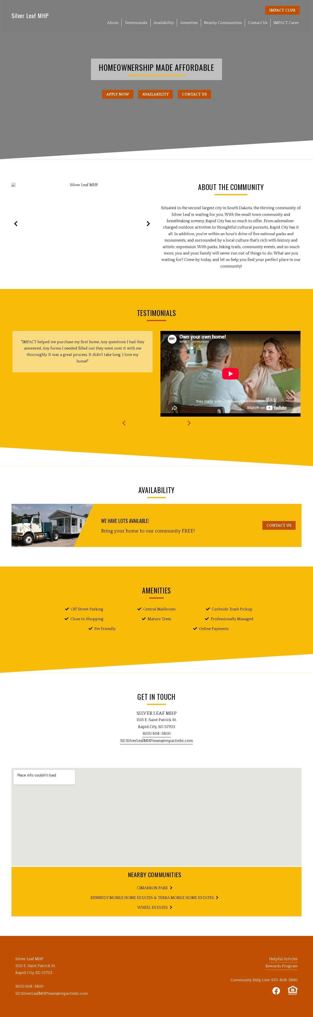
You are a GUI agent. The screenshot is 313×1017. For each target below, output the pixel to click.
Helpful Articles (283, 959)
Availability (164, 23)
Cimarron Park (152, 888)
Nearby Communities (223, 23)
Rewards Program (282, 966)
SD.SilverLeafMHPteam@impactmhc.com (156, 741)
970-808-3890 (284, 980)
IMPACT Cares (286, 23)
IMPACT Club (282, 10)
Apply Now (117, 94)
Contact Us (258, 23)
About (113, 23)
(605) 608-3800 (157, 733)
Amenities (189, 23)
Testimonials (136, 23)
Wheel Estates (152, 907)
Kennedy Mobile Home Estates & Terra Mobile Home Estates (152, 898)
